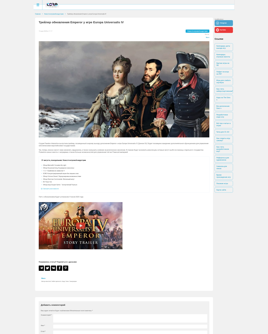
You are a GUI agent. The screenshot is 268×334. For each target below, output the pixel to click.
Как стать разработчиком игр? (222, 149)
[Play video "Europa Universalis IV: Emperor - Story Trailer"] (80, 225)
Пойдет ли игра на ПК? (222, 73)
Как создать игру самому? (223, 139)
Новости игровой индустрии (197, 31)
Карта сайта (221, 190)
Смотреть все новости (51, 189)
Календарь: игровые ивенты (223, 56)
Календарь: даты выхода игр (223, 47)
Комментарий (46, 315)
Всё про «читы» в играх (223, 124)
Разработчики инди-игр (222, 116)
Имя (43, 325)
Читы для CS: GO (222, 132)
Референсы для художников (222, 159)
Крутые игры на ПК (222, 64)
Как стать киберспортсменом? (224, 90)
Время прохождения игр (223, 176)
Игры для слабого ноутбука (223, 81)
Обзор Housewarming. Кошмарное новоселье (58, 168)
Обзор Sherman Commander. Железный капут (59, 179)
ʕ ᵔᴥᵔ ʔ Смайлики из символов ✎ (54, 171)
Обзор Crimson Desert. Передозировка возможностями (62, 176)
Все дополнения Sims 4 (222, 107)
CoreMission (52, 5)
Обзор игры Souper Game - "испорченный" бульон (60, 185)
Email (43, 331)
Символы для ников (221, 167)
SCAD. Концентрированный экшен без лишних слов (61, 173)
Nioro (207, 37)
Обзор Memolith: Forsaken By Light (54, 165)
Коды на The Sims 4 (223, 99)
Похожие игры (222, 184)
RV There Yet (47, 182)
